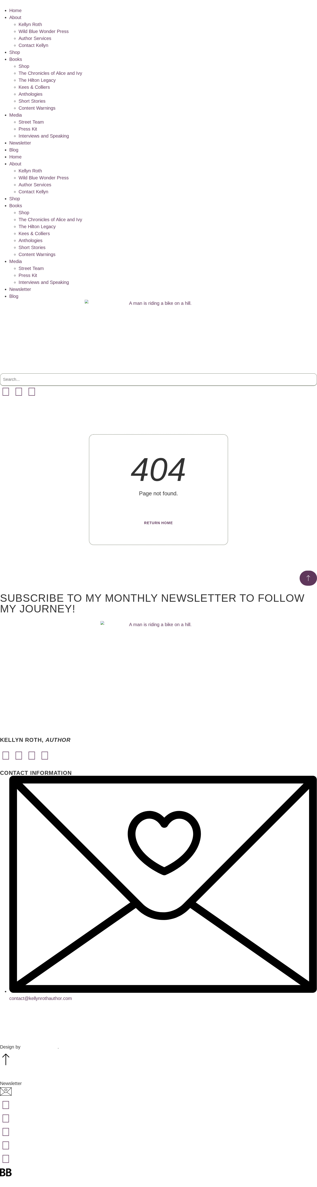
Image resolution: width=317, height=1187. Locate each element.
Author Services (35, 38)
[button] (158, 369)
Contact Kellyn (33, 45)
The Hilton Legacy (37, 80)
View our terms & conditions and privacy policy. (158, 1029)
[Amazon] (32, 392)
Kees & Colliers (34, 87)
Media (15, 115)
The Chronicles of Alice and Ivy (50, 73)
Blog (13, 149)
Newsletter (20, 142)
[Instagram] (19, 392)
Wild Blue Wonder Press (44, 31)
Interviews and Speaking (44, 135)
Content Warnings (37, 108)
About (15, 17)
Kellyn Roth (30, 24)
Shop (14, 52)
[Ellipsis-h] (45, 392)
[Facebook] (6, 392)
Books (15, 59)
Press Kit (28, 129)
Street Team (31, 122)
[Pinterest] (45, 755)
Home (15, 10)
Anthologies (30, 94)
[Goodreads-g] (6, 1159)
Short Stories (32, 101)
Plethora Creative (40, 1046)
